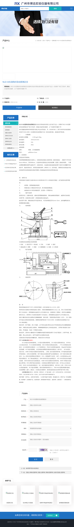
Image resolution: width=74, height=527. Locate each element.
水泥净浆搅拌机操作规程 (11, 171)
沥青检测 (7, 130)
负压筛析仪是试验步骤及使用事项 (11, 167)
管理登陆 (58, 522)
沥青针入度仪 (8, 138)
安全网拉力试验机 (28, 502)
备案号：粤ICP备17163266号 (37, 522)
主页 (43, 40)
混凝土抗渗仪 (8, 132)
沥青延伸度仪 (8, 144)
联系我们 (55, 107)
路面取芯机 (10, 502)
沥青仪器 (54, 40)
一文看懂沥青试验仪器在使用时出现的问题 (11, 160)
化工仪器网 (53, 522)
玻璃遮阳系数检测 (64, 502)
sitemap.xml (64, 522)
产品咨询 (19, 107)
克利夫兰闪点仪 (9, 135)
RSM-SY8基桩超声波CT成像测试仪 (11, 163)
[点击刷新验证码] (43, 449)
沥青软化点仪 (8, 141)
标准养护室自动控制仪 (32, 468)
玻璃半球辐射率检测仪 (46, 502)
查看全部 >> (10, 148)
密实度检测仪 (8, 127)
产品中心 (48, 40)
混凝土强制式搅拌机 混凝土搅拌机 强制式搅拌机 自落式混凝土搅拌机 (45, 472)
